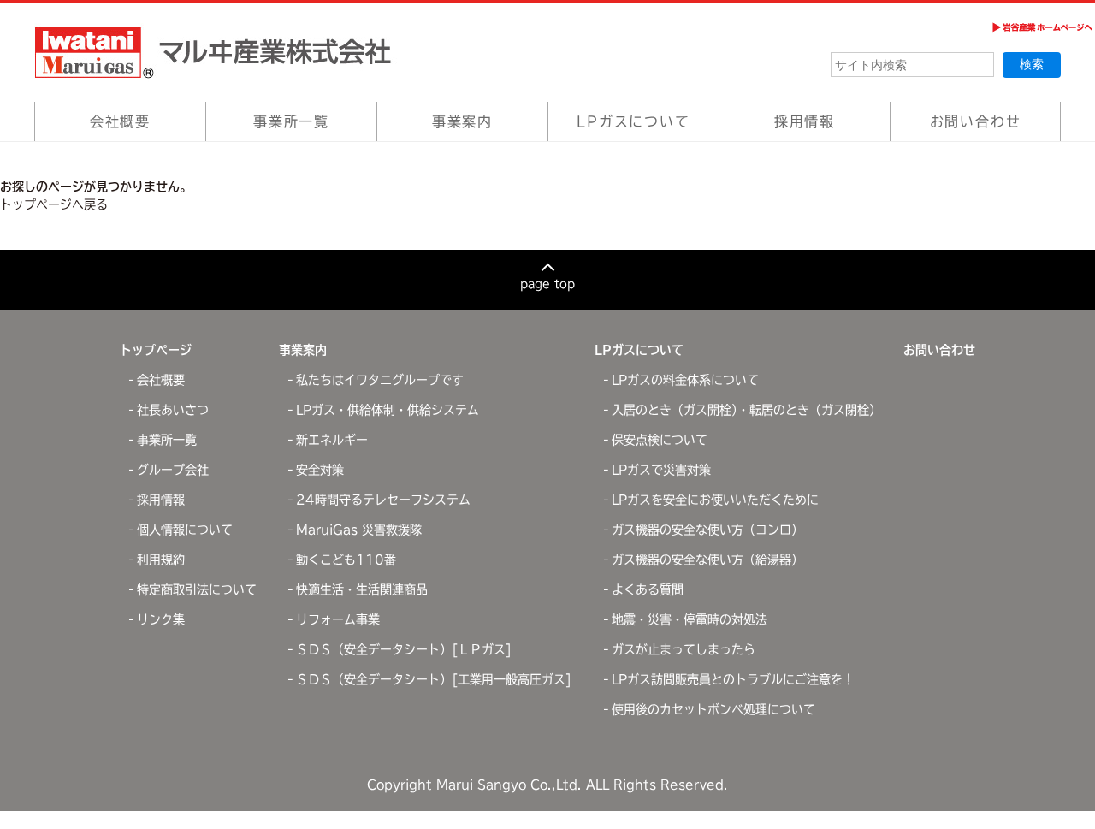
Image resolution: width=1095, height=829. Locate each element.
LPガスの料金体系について (685, 380)
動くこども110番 (346, 559)
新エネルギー (332, 440)
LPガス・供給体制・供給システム (387, 410)
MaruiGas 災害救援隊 (359, 530)
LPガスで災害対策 (661, 470)
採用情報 (804, 121)
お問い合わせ (975, 121)
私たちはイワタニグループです (380, 380)
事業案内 (462, 121)
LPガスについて (633, 121)
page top (547, 283)
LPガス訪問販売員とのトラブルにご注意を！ (733, 679)
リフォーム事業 (338, 619)
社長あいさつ (173, 410)
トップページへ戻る (54, 204)
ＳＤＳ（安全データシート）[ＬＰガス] (404, 649)
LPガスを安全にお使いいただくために (715, 500)
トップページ (156, 350)
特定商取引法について (197, 589)
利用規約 (161, 559)
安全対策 (320, 470)
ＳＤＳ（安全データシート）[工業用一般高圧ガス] (433, 679)
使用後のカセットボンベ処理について (713, 709)
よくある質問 (648, 589)
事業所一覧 (291, 121)
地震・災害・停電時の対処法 (689, 619)
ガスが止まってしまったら (683, 649)
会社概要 (120, 121)
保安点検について (659, 440)
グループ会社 (173, 470)
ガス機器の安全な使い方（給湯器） (707, 559)
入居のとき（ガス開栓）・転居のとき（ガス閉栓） (746, 410)
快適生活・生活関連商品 (362, 589)
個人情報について (185, 530)
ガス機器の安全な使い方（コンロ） (707, 530)
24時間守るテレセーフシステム (383, 500)
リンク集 (161, 619)
